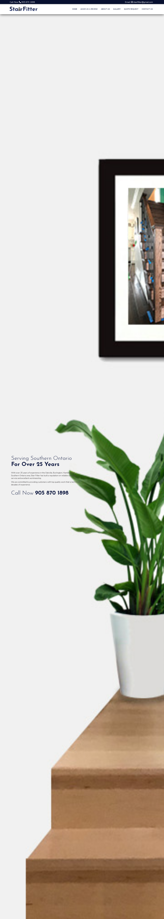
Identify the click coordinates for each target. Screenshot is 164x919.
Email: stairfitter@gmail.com (139, 2)
